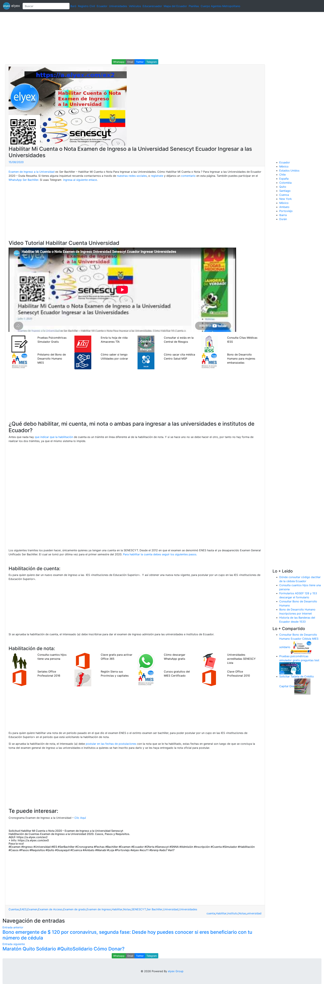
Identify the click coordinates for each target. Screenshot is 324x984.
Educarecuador (152, 6)
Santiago (285, 190)
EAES (23, 909)
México (284, 166)
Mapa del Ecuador (175, 6)
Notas (127, 909)
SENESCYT (138, 909)
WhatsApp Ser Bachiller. (24, 179)
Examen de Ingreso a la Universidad (32, 171)
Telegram (151, 61)
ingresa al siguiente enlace (80, 179)
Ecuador (102, 6)
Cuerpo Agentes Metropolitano (220, 6)
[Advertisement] (101, 35)
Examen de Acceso (50, 909)
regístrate (157, 175)
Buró (73, 6)
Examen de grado (74, 909)
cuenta (211, 913)
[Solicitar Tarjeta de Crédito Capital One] (302, 686)
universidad (254, 913)
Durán (283, 219)
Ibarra (283, 215)
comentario (188, 175)
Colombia (285, 182)
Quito (282, 186)
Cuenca (284, 194)
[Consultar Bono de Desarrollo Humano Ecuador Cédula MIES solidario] (301, 647)
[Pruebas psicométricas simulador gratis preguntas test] (290, 668)
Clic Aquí (80, 817)
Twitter (140, 61)
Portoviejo (286, 211)
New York (285, 199)
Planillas (194, 6)
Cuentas (14, 909)
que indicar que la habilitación (54, 437)
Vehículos (135, 6)
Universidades (118, 6)
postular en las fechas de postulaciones (111, 743)
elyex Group (175, 971)
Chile (282, 174)
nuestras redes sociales (132, 175)
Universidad (170, 909)
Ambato (284, 207)
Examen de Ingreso (99, 909)
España (284, 178)
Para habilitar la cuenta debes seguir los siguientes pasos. (160, 554)
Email (130, 61)
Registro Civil (86, 6)
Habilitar (117, 909)
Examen (32, 909)
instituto (232, 913)
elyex (15, 6)
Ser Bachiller (155, 909)
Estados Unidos (289, 170)
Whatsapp (119, 61)
